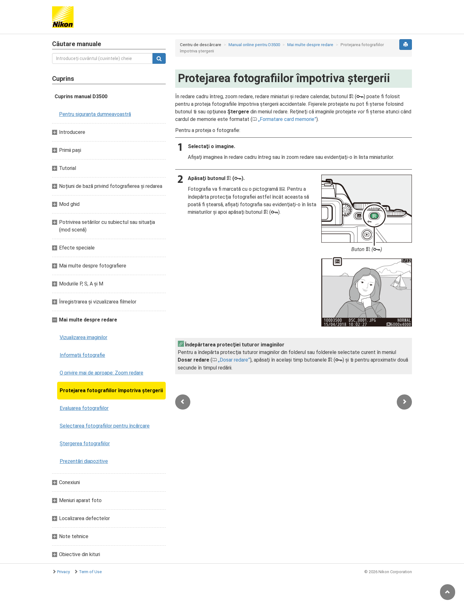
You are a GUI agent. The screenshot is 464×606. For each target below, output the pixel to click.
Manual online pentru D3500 (254, 44)
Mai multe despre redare (310, 44)
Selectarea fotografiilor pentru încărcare (105, 426)
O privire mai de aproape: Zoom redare (101, 373)
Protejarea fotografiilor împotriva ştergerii (111, 390)
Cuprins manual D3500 (81, 96)
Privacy (63, 571)
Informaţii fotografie (82, 355)
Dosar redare (234, 360)
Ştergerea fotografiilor (85, 444)
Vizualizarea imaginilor (83, 337)
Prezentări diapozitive (84, 461)
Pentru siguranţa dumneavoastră (95, 114)
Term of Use (90, 571)
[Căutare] (159, 58)
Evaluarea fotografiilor (84, 408)
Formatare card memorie (287, 119)
